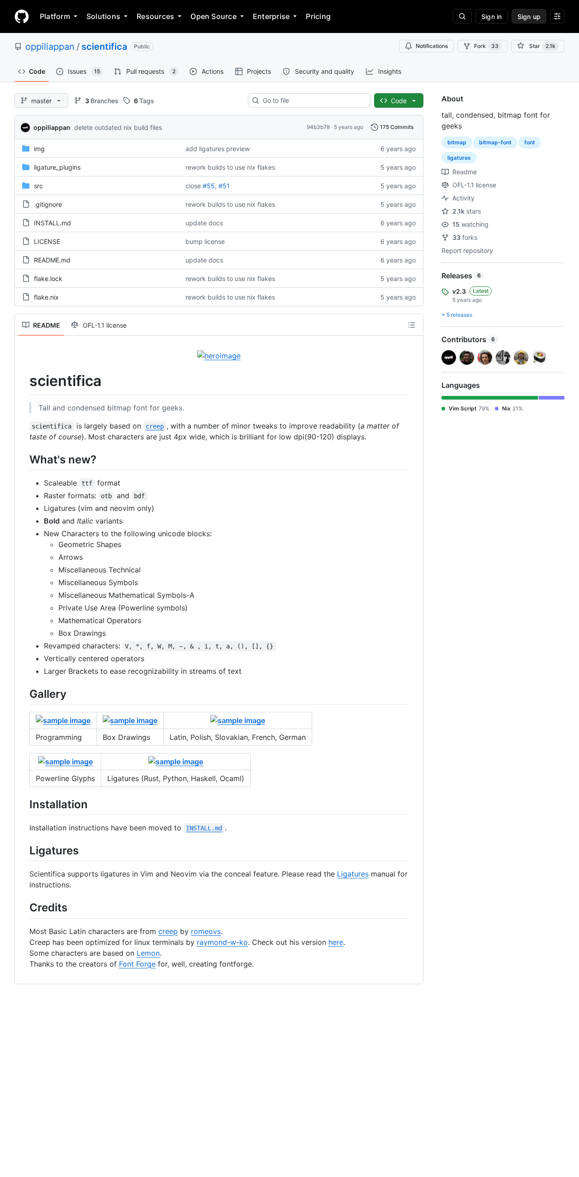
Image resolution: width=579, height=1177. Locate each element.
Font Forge (137, 963)
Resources (155, 16)
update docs (204, 223)
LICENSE (47, 241)
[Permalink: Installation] (23, 804)
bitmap (456, 142)
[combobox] (313, 100)
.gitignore (48, 204)
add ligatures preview (217, 148)
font (529, 142)
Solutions (103, 16)
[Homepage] (21, 16)
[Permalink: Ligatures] (23, 850)
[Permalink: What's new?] (23, 459)
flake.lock (48, 278)
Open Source (213, 16)
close (193, 186)
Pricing (318, 16)
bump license (205, 241)
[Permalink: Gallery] (23, 693)
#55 (209, 186)
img (39, 148)
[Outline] (411, 325)
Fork (486, 46)
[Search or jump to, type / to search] (462, 16)
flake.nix (46, 297)
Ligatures (353, 873)
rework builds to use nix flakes (230, 167)
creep (168, 931)
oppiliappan (50, 46)
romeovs (206, 931)
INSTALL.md (52, 223)
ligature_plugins (57, 167)
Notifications (432, 46)
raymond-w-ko (222, 942)
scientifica (104, 46)
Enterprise (271, 16)
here (335, 942)
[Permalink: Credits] (23, 907)
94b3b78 (318, 127)
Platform (55, 16)
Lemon (148, 953)
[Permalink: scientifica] (23, 381)
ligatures (459, 157)
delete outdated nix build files (118, 127)
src (38, 186)
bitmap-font (495, 142)
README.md (52, 260)
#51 (224, 186)
